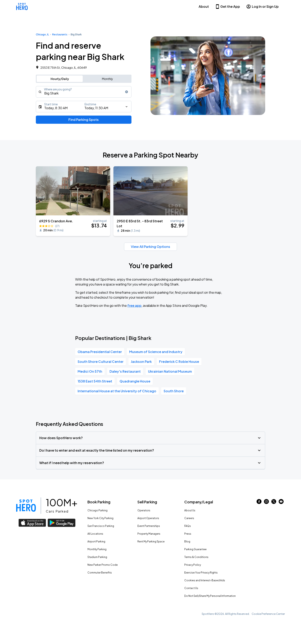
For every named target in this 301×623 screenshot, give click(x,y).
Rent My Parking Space (151, 541)
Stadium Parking (97, 557)
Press (187, 533)
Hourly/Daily (60, 79)
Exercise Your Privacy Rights (201, 572)
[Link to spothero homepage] (26, 505)
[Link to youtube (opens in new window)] (281, 502)
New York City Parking (100, 518)
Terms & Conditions (196, 557)
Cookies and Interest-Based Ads (204, 580)
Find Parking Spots (83, 119)
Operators (143, 510)
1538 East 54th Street (95, 381)
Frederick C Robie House (179, 361)
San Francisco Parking (100, 525)
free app (134, 305)
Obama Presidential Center (100, 352)
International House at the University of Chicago (117, 391)
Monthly (107, 79)
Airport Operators (148, 518)
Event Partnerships (148, 525)
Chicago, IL (42, 34)
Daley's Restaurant (125, 371)
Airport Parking (96, 541)
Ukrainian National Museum (170, 371)
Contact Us (191, 588)
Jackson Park (141, 361)
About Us (189, 510)
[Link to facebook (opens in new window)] (259, 502)
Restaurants (59, 34)
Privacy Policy (192, 564)
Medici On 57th (90, 371)
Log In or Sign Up (265, 6)
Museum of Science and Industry (155, 352)
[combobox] (83, 92)
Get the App (230, 6)
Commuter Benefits (99, 572)
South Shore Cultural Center (100, 361)
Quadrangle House (135, 381)
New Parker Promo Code (102, 564)
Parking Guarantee (195, 549)
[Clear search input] (126, 91)
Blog (187, 541)
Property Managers (148, 533)
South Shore (174, 391)
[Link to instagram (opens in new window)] (266, 502)
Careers (189, 518)
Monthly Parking (96, 549)
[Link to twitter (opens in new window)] (273, 502)
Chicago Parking (97, 510)
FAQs (187, 525)
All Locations (95, 533)
